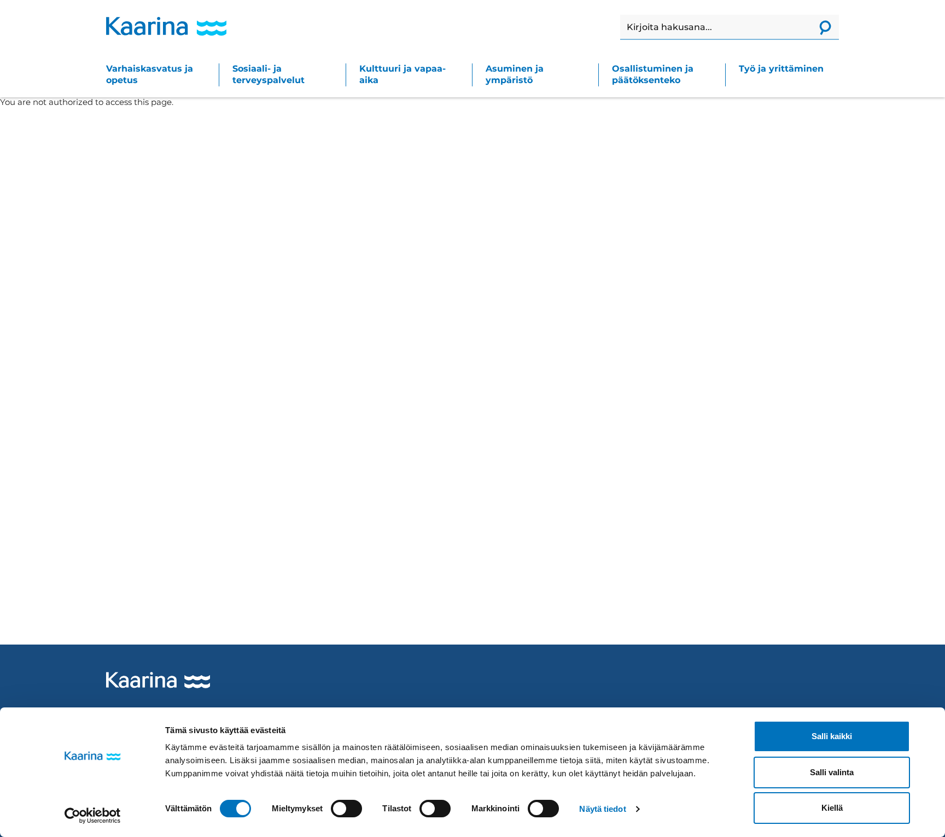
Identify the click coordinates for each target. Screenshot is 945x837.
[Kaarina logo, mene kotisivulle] (166, 26)
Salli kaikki (832, 736)
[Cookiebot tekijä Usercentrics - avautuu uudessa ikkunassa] (93, 815)
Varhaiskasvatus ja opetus (149, 74)
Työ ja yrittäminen (781, 68)
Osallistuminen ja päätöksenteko (652, 74)
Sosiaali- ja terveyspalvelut (268, 74)
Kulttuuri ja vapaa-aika (402, 74)
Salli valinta (832, 772)
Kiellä (832, 807)
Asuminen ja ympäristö (515, 74)
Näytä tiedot (602, 808)
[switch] (346, 808)
